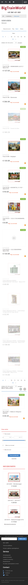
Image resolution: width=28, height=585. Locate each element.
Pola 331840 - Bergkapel (9, 156)
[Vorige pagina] (3, 36)
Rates (21, 29)
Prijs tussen (7, 434)
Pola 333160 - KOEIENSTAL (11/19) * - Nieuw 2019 (13, 188)
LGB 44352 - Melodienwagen (14, 484)
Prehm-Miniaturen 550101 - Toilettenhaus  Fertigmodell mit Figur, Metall (14, 311)
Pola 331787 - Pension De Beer (11, 128)
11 (14, 36)
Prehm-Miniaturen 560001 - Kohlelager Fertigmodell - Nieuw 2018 (13, 371)
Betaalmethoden (6, 561)
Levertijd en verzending (8, 559)
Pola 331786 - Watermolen (10, 97)
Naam (17, 29)
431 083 (14, 12)
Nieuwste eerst (7, 29)
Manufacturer (7, 449)
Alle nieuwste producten (10, 524)
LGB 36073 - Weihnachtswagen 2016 (14, 519)
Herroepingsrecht (7, 555)
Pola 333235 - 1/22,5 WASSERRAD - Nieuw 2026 (12, 250)
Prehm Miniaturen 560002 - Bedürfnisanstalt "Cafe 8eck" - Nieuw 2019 (14, 281)
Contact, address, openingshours (11, 548)
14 (24, 36)
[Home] (14, 8)
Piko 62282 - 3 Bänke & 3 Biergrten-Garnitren (12, 412)
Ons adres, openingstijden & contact (11, 563)
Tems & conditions (7, 545)
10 (11, 36)
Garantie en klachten (7, 557)
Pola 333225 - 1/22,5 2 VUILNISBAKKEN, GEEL (13, 219)
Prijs (13, 29)
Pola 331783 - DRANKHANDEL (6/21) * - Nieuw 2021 (13, 67)
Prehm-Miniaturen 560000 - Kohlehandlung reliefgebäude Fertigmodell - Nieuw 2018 (14, 341)
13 (21, 36)
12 (18, 36)
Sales (13, 33)
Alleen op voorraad (9, 445)
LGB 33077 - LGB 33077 (14, 500)
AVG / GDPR (6, 542)
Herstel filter (14, 458)
